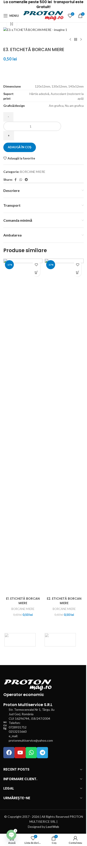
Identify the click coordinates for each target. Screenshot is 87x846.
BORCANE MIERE (32, 172)
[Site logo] (43, 15)
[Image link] (27, 685)
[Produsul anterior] (70, 39)
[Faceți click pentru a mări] (12, 24)
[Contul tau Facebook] (15, 180)
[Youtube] (20, 752)
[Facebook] (8, 752)
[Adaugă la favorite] (36, 265)
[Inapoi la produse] (75, 39)
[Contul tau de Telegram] (26, 180)
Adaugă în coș (19, 147)
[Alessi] (20, 640)
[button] (36, 273)
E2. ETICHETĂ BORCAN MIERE (64, 600)
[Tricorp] (60, 640)
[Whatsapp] (31, 752)
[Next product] (81, 39)
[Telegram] (42, 752)
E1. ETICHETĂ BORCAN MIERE (23, 600)
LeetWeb (52, 827)
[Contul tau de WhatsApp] (20, 180)
